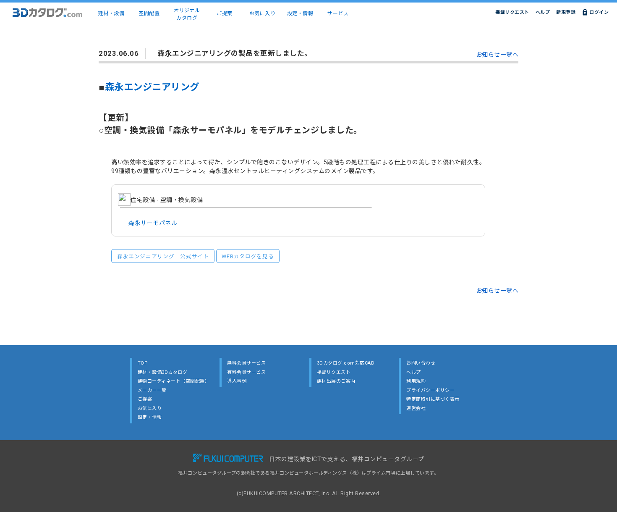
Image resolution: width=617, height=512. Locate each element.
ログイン (599, 12)
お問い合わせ (420, 363)
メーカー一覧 (152, 390)
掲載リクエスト (512, 12)
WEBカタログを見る (248, 256)
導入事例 (236, 381)
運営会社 (416, 408)
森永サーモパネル (152, 223)
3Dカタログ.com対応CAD (346, 363)
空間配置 (149, 13)
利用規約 (416, 381)
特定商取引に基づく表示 (433, 399)
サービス (337, 13)
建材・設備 (111, 13)
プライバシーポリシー (430, 390)
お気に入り (262, 13)
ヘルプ (543, 12)
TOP (143, 363)
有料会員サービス (246, 372)
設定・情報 (300, 13)
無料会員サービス (246, 363)
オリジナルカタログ (187, 14)
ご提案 (225, 13)
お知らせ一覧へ (497, 54)
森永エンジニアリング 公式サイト (163, 256)
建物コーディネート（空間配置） (174, 381)
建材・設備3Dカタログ (163, 372)
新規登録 (565, 12)
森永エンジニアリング (152, 86)
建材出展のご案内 (336, 381)
